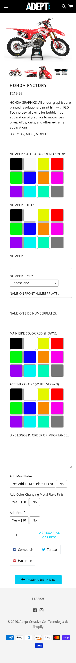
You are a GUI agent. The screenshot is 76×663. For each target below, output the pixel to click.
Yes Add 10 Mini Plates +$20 (32, 484)
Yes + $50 (19, 502)
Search (38, 598)
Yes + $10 (19, 520)
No (61, 484)
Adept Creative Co (33, 622)
